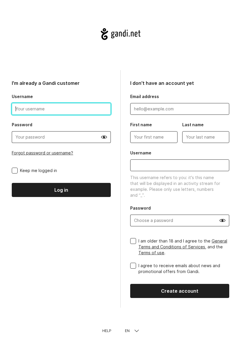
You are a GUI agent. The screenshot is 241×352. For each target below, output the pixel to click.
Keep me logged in (38, 170)
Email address (144, 96)
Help (106, 331)
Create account (179, 291)
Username (22, 96)
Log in (61, 190)
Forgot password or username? (42, 152)
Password (22, 124)
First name (141, 124)
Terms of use (151, 252)
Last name (193, 124)
